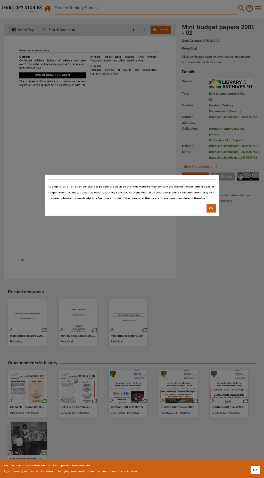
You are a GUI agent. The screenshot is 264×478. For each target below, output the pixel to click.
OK (211, 208)
